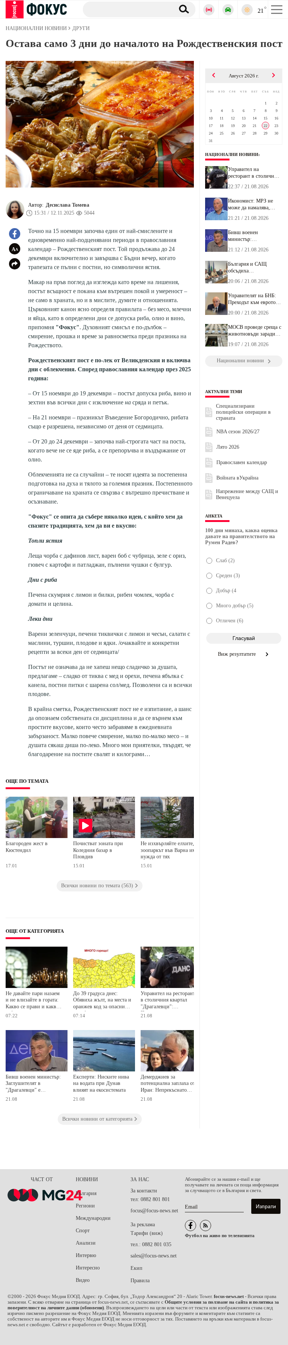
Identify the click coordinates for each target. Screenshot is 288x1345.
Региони (85, 1206)
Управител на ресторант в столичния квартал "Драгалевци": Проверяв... (253, 172)
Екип (136, 1268)
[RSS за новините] (205, 1225)
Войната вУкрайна (237, 478)
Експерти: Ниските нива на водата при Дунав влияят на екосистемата (101, 1083)
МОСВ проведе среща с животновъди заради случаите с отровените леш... (254, 330)
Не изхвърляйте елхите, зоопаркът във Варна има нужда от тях (169, 850)
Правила (140, 1280)
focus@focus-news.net (154, 1210)
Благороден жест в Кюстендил (27, 847)
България (86, 1193)
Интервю (86, 1255)
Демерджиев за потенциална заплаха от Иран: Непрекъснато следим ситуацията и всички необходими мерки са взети (168, 1084)
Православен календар (241, 462)
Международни (93, 1218)
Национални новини (231, 154)
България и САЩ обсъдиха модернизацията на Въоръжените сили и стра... (251, 267)
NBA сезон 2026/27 (238, 431)
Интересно (88, 1268)
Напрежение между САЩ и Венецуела (247, 494)
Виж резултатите (237, 654)
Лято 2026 (227, 447)
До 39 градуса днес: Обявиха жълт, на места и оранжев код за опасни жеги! (102, 1001)
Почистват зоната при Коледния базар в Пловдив (98, 850)
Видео (83, 1280)
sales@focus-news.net (153, 1256)
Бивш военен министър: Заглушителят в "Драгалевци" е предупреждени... (248, 236)
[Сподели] (14, 263)
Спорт (83, 1230)
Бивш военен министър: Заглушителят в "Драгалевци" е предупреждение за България (33, 1084)
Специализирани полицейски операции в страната (243, 412)
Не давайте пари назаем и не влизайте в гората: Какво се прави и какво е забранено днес (34, 1001)
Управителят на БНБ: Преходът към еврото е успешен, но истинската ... (253, 299)
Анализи (86, 1243)
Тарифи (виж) (146, 1233)
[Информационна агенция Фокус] (190, 1225)
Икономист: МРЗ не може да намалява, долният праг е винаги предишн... (253, 204)
